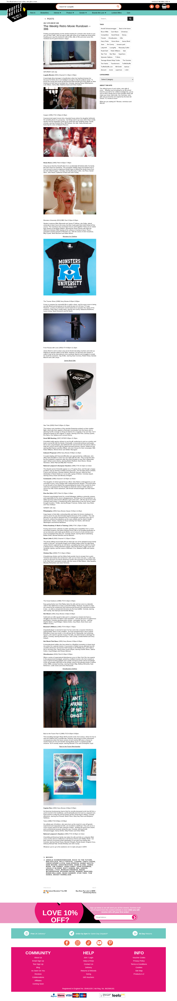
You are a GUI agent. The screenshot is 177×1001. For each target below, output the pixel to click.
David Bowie (115, 35)
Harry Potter (105, 41)
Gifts (121, 38)
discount (103, 70)
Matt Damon (69, 868)
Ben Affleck (52, 861)
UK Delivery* (38, 934)
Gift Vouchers (88, 977)
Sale (128, 13)
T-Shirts (117, 57)
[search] (130, 19)
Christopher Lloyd (55, 863)
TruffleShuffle (126, 63)
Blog (38, 967)
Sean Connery (69, 873)
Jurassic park (121, 44)
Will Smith (118, 66)
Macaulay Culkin (124, 47)
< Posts (48, 19)
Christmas (124, 32)
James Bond (126, 41)
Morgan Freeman (69, 870)
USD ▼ (167, 1)
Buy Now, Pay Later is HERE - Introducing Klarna (86, 891)
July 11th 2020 (48, 23)
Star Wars (112, 54)
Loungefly (113, 47)
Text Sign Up (38, 964)
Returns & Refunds (88, 971)
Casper (78, 861)
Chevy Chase (89, 861)
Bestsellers (45, 13)
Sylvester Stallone (106, 57)
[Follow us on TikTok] (88, 943)
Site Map (139, 971)
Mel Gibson (81, 868)
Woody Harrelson (62, 875)
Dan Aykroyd (72, 863)
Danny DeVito (86, 863)
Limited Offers (117, 13)
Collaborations (38, 977)
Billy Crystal (66, 861)
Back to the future (82, 860)
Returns (145, 934)
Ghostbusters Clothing (70, 669)
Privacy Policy (139, 961)
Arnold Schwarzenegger (58, 860)
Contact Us (88, 964)
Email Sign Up (38, 961)
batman (126, 66)
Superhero (122, 54)
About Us (38, 958)
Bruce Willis (104, 32)
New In (32, 13)
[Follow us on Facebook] (67, 943)
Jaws (102, 44)
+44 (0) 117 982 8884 (157, 1)
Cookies (139, 967)
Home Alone (80, 865)
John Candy (69, 866)
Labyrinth (104, 47)
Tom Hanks (104, 63)
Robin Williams (53, 873)
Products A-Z (139, 974)
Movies (49, 857)
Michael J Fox (53, 870)
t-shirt (126, 70)
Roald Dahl (104, 51)
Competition (105, 35)
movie (111, 70)
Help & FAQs (88, 961)
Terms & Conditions (139, 964)
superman (119, 70)
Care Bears (114, 32)
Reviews (38, 974)
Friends (103, 38)
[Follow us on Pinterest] (110, 943)
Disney (124, 35)
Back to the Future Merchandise (69, 746)
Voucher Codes (139, 958)
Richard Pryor (67, 871)
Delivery (88, 967)
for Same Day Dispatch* (92, 934)
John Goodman (84, 866)
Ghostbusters (66, 865)
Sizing (88, 974)
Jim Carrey (57, 866)
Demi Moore (51, 865)
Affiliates (38, 981)
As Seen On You (38, 971)
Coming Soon (38, 984)
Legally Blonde (54, 868)
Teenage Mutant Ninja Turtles (110, 60)
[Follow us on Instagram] (77, 943)
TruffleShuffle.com (107, 66)
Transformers (115, 63)
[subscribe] (134, 917)
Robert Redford (84, 871)
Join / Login (88, 958)
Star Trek (82, 873)
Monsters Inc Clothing (70, 236)
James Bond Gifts (70, 360)
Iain (57, 23)
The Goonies (127, 60)
